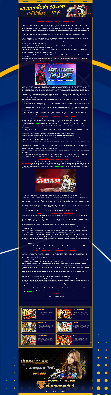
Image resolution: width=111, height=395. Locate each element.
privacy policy (63, 391)
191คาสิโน (75, 322)
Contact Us (47, 391)
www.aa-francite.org (63, 393)
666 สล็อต (75, 335)
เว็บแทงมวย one (42, 322)
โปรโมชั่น (39, 1)
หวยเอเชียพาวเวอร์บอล (78, 310)
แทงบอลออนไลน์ (55, 1)
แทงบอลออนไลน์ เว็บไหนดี (59, 166)
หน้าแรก (25, 1)
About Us (55, 391)
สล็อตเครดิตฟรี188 (42, 335)
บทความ (71, 1)
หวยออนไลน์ (41, 310)
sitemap (85, 1)
